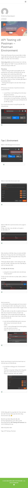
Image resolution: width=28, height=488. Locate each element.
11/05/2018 (3, 18)
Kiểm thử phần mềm (6, 427)
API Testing (7, 431)
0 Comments (3, 19)
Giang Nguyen (11, 16)
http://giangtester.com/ (9, 420)
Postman (4, 88)
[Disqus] (14, 455)
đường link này (9, 424)
